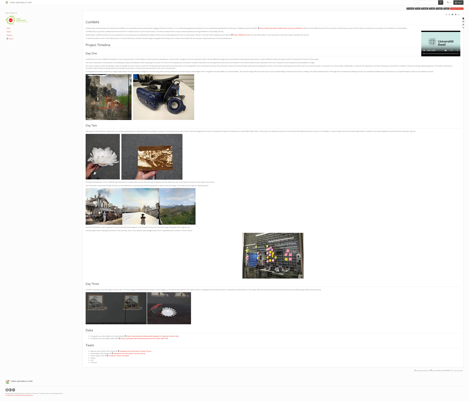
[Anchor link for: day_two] (98, 125)
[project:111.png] (104, 206)
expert (440, 8)
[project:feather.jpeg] (169, 308)
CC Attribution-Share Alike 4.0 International (19, 395)
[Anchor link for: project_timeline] (112, 44)
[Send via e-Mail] (452, 14)
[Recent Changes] (449, 14)
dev (418, 8)
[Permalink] (459, 14)
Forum (11, 39)
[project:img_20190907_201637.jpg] (273, 256)
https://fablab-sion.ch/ (241, 35)
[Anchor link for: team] (95, 345)
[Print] (456, 14)
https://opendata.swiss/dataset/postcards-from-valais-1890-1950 (144, 338)
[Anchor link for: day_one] (98, 53)
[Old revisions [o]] (463, 21)
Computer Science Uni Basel (119, 356)
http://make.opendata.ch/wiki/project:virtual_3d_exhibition (281, 28)
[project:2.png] (140, 206)
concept (411, 8)
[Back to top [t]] (463, 27)
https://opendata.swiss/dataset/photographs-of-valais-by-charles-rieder (153, 336)
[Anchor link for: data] (94, 330)
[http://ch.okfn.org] (16, 20)
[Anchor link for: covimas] (101, 22)
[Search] (440, 2)
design (425, 8)
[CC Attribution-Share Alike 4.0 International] (10, 390)
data (432, 8)
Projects (9, 35)
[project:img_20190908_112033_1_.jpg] (163, 97)
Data (8, 28)
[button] (448, 2)
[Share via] (446, 14)
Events (9, 32)
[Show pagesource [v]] (463, 18)
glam (447, 8)
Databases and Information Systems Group (135, 351)
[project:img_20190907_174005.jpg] (151, 156)
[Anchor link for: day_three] (100, 283)
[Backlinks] (463, 24)
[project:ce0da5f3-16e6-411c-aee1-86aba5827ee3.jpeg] (116, 308)
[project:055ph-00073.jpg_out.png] (177, 206)
